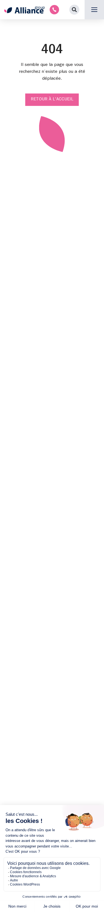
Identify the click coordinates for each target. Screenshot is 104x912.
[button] (74, 10)
